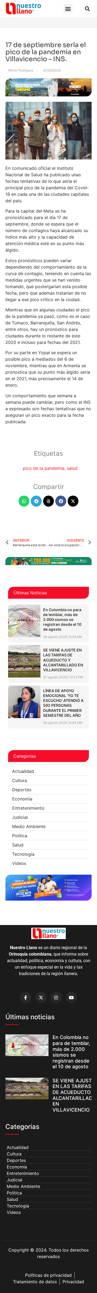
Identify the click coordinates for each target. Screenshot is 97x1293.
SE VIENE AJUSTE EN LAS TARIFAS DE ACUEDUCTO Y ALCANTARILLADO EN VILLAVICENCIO (63, 660)
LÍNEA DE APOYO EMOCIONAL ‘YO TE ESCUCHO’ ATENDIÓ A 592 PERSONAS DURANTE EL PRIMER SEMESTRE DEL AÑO (63, 703)
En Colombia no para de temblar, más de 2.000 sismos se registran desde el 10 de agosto (62, 619)
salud (72, 468)
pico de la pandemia (43, 468)
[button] (68, 8)
